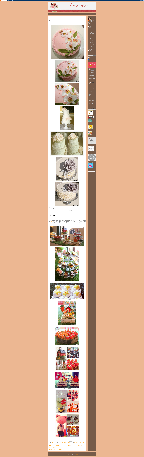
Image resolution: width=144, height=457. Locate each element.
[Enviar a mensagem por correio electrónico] (67, 210)
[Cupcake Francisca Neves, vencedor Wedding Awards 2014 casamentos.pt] (90, 114)
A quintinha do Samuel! (53, 215)
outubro (91, 32)
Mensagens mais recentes (54, 445)
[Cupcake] (88, 60)
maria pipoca (53, 221)
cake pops (62, 442)
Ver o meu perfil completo (90, 23)
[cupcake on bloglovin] (91, 171)
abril (90, 39)
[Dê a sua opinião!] (69, 210)
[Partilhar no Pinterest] (71, 210)
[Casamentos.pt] (92, 108)
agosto (91, 34)
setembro (91, 33)
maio (90, 38)
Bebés (56, 442)
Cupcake (89, 58)
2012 (89, 51)
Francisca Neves (91, 20)
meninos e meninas (76, 442)
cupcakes (65, 442)
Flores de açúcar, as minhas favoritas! (56, 18)
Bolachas (59, 442)
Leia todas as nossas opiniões (92, 106)
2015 (89, 28)
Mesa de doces (82, 442)
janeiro (91, 47)
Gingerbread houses (70, 442)
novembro (91, 31)
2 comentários (64, 210)
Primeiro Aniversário (52, 443)
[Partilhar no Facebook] (71, 210)
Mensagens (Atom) (55, 447)
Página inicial (68, 445)
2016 (89, 27)
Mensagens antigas (82, 445)
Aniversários (53, 442)
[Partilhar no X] (70, 210)
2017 (89, 26)
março (91, 40)
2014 (89, 49)
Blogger (77, 454)
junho (91, 37)
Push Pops (56, 443)
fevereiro (91, 46)
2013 (89, 50)
